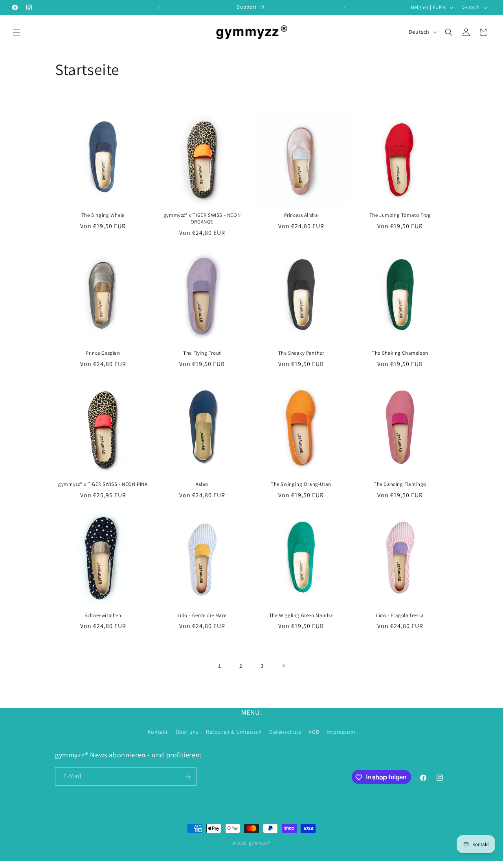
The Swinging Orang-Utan (301, 484)
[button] (16, 32)
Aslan (202, 484)
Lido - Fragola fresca (400, 615)
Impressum (341, 731)
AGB (313, 731)
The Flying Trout (202, 353)
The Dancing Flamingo (400, 484)
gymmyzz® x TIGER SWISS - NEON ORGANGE (201, 218)
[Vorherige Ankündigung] (158, 7)
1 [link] (219, 665)
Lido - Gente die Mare (202, 615)
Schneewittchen (102, 615)
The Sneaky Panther (301, 353)
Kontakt (158, 731)
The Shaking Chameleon (400, 353)
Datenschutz (285, 731)
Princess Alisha (301, 215)
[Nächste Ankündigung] (344, 7)
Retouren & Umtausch (234, 731)
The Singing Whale (103, 215)
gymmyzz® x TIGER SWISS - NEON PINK (102, 484)
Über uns (187, 731)
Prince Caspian (103, 353)
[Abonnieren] (187, 777)
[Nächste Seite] (283, 665)
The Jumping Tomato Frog (400, 215)
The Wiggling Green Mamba (301, 615)
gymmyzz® (259, 843)
